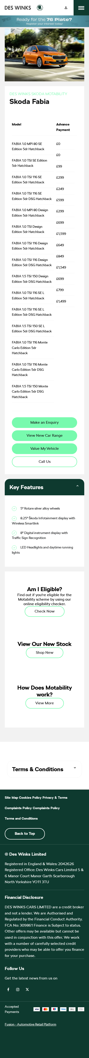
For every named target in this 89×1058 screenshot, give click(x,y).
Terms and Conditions (21, 818)
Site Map (11, 797)
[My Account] (66, 8)
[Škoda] (40, 8)
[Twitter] (27, 989)
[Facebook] (8, 989)
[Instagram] (17, 989)
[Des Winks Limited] (18, 8)
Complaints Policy (18, 808)
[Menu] (81, 7)
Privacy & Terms (54, 797)
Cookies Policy (30, 797)
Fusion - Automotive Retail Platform (30, 1024)
